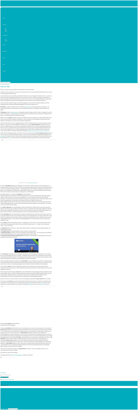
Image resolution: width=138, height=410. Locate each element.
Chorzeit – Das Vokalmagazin (16, 355)
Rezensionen (5, 395)
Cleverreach (42, 284)
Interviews (4, 390)
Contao (10, 137)
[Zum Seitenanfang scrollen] (0, 386)
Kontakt (4, 405)
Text (5, 391)
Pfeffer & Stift (28, 106)
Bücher (6, 398)
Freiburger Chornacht (32, 182)
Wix (48, 130)
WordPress (2, 136)
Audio (6, 394)
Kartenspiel (4, 401)
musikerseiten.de (15, 112)
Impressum (4, 381)
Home (4, 388)
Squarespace (42, 130)
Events (4, 399)
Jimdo (46, 130)
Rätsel (4, 402)
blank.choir (37, 130)
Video (6, 392)
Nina (3, 403)
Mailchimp (30, 284)
